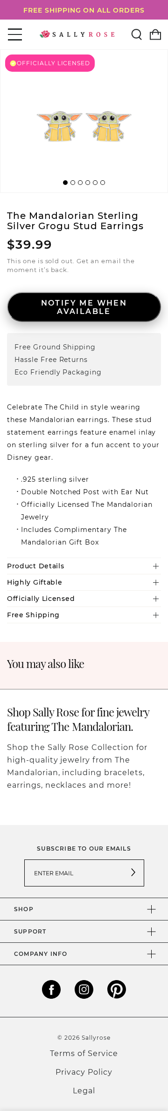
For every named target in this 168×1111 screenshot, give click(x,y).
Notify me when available (84, 307)
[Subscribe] (133, 873)
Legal (84, 1090)
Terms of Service (84, 1053)
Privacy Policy (84, 1072)
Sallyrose (96, 1037)
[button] (65, 182)
